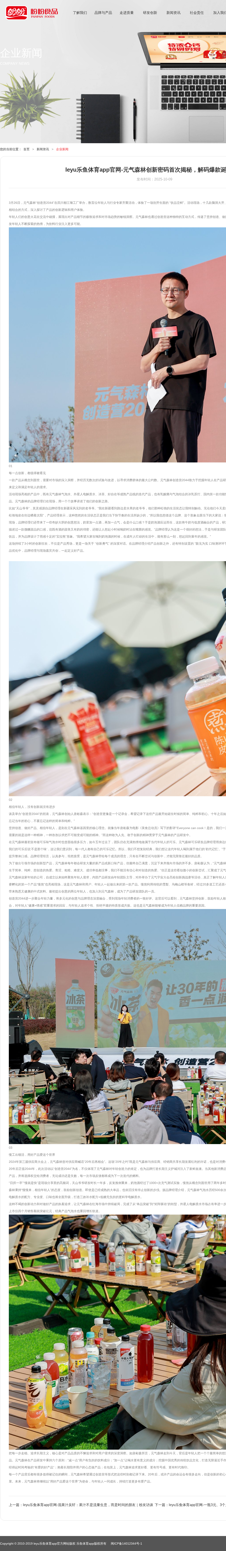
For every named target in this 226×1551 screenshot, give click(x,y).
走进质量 (127, 13)
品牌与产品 (103, 13)
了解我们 (80, 13)
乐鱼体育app (32, 15)
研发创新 (150, 13)
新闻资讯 (173, 13)
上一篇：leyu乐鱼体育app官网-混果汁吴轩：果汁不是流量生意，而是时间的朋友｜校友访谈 (81, 1505)
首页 (26, 149)
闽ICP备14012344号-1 (126, 1543)
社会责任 (197, 13)
